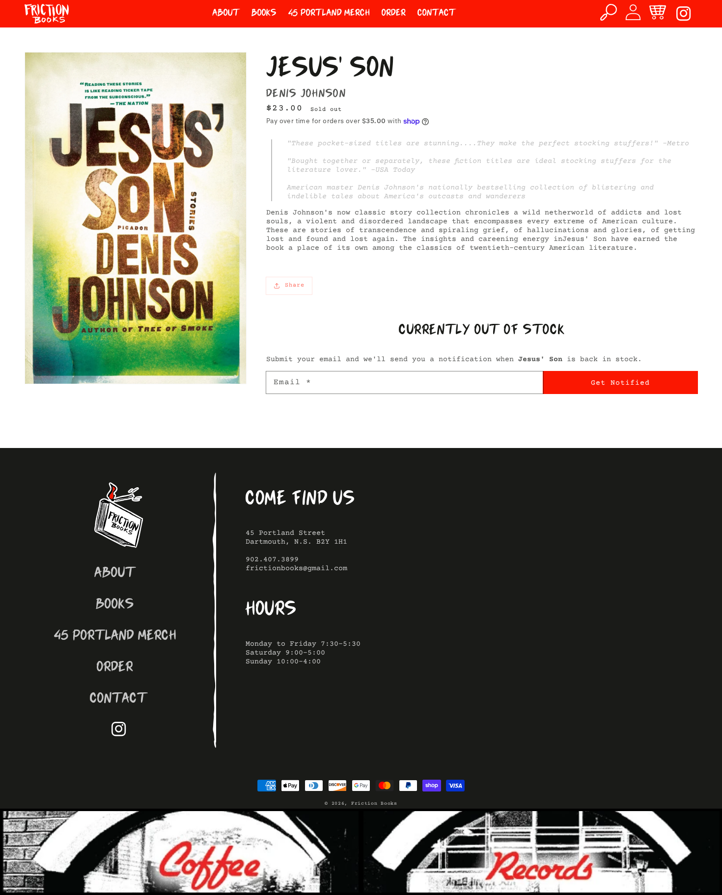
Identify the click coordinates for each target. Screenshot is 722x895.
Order (115, 668)
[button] (608, 12)
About (115, 573)
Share (295, 285)
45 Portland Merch (115, 636)
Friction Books (374, 803)
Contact (118, 699)
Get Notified (620, 383)
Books (115, 605)
